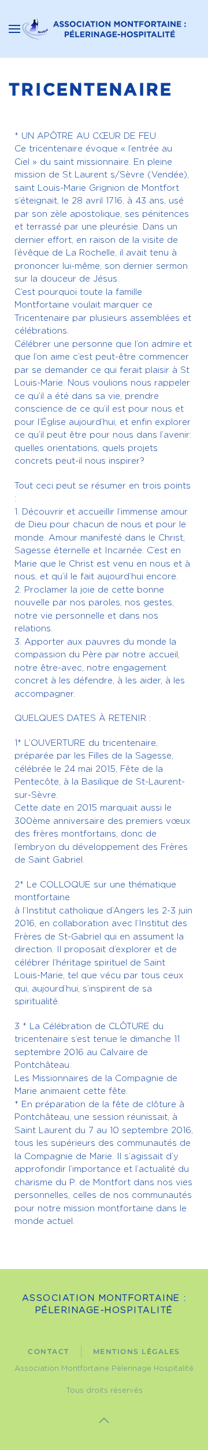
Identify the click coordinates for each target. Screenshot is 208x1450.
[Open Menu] (14, 29)
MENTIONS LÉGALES (136, 1351)
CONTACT (48, 1351)
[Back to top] (104, 1420)
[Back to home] (104, 29)
